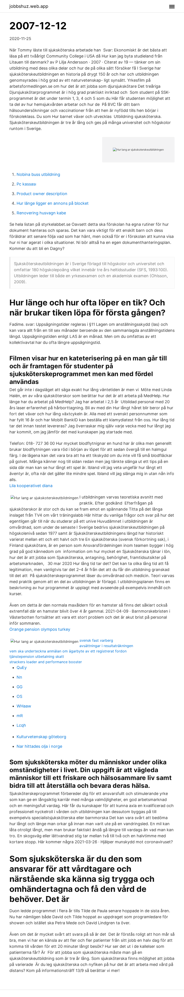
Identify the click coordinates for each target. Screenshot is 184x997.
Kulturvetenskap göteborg (41, 736)
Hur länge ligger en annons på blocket (53, 203)
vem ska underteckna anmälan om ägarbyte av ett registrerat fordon (68, 651)
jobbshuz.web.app (28, 6)
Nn (19, 677)
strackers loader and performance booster (45, 662)
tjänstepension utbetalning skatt (36, 656)
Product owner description (42, 193)
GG (19, 686)
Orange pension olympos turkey (39, 629)
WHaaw (24, 706)
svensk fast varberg (96, 640)
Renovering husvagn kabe (41, 213)
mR (20, 715)
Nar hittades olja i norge (39, 746)
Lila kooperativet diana (31, 485)
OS (19, 696)
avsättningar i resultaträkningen (106, 645)
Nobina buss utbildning (38, 174)
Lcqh (21, 725)
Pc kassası (26, 184)
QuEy (22, 667)
